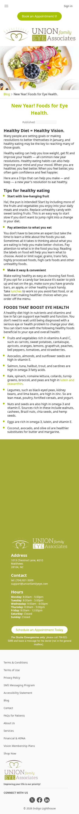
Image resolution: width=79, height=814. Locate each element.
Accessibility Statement (18, 693)
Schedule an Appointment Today (39, 630)
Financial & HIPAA (14, 738)
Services (9, 730)
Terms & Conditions (16, 662)
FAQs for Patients (14, 715)
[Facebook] (39, 800)
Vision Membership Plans (19, 746)
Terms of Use (12, 670)
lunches (16, 291)
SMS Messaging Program (19, 685)
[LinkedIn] (47, 800)
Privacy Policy (12, 677)
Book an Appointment (38, 16)
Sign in (68, 6)
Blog (7, 94)
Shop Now (10, 753)
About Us (9, 723)
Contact (8, 708)
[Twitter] (32, 800)
